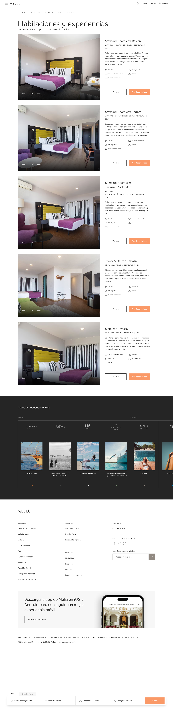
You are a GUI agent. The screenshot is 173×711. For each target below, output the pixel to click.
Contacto (117, 523)
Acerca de (22, 523)
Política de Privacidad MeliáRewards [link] (64, 637)
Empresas (69, 564)
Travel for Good (24, 568)
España (33, 13)
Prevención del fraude (27, 579)
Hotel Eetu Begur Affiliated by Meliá (56, 13)
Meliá (19, 13)
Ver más (116, 92)
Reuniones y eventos (73, 575)
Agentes (68, 569)
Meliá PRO (69, 558)
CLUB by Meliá (24, 545)
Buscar (154, 701)
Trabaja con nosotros (26, 574)
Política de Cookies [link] (88, 637)
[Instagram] (119, 543)
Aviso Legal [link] (22, 637)
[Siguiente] (38, 93)
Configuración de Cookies (109, 637)
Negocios (69, 553)
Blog (19, 551)
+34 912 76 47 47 (119, 528)
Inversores (22, 562)
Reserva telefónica (73, 540)
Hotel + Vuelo (70, 534)
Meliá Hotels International (28, 528)
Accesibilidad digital (130, 637)
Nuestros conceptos (26, 557)
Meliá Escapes (23, 540)
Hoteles (26, 13)
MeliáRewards (23, 534)
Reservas (69, 523)
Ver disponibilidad (139, 92)
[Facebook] (114, 543)
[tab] (13, 693)
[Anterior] (23, 93)
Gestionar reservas (73, 528)
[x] (124, 543)
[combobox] (153, 3)
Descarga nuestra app (37, 619)
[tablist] (86, 693)
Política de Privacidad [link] (38, 637)
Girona (40, 13)
